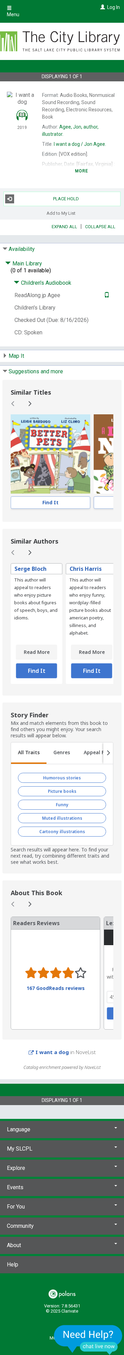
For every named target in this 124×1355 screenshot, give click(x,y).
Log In (113, 7)
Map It (16, 356)
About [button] (14, 1245)
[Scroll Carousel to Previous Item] (13, 403)
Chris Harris (86, 569)
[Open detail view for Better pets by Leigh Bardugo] (50, 454)
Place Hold (66, 198)
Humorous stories (62, 778)
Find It (50, 502)
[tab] (28, 753)
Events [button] (15, 1187)
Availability (22, 249)
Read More (37, 652)
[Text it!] (106, 295)
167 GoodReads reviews (56, 988)
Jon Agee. (80, 144)
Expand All (64, 226)
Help (12, 1264)
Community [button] (20, 1226)
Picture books (62, 791)
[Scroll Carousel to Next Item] (29, 403)
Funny (62, 805)
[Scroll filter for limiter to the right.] (108, 753)
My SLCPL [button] (19, 1148)
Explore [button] (16, 1168)
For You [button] (16, 1206)
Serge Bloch (30, 569)
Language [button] (18, 1129)
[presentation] (50, 454)
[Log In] (102, 7)
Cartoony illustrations (62, 832)
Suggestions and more (36, 371)
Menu (13, 14)
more (82, 171)
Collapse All (100, 226)
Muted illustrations (62, 818)
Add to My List (60, 213)
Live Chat (88, 1339)
